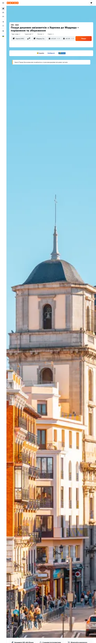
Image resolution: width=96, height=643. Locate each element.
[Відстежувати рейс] (3, 26)
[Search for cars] (3, 16)
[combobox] (41, 34)
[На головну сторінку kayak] (12, 3)
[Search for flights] (3, 8)
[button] (3, 3)
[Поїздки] (3, 31)
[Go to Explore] (3, 22)
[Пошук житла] (3, 12)
